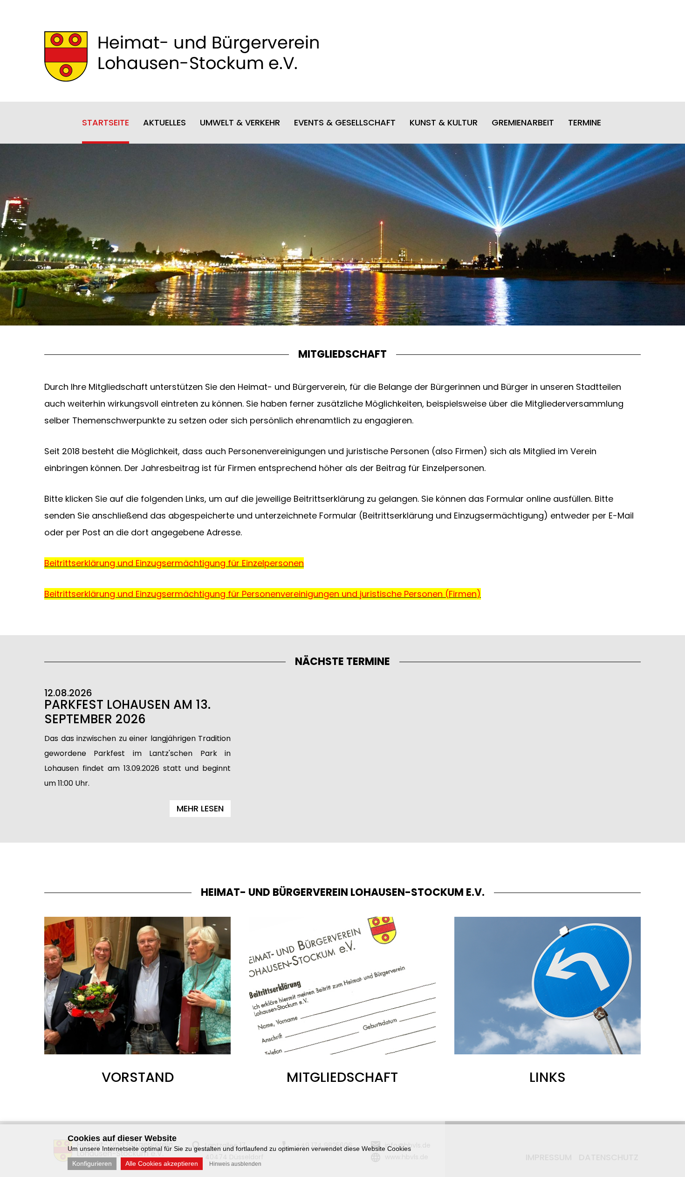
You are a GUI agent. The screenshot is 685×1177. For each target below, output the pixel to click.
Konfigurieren (92, 1163)
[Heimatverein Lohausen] (181, 78)
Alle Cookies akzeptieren (161, 1163)
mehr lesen (200, 808)
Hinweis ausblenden (235, 1164)
